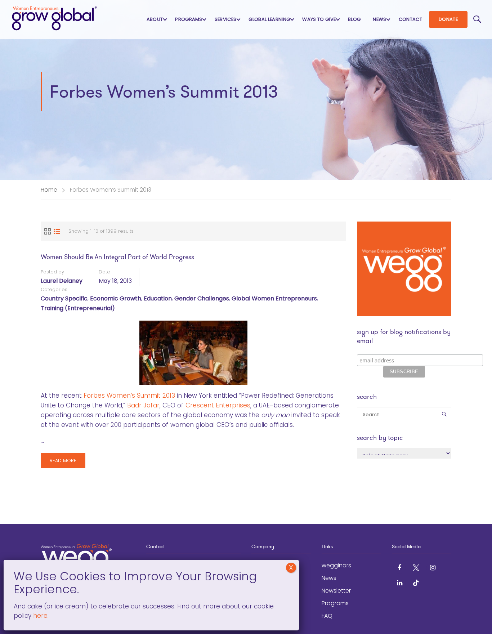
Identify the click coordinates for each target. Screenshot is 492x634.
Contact (410, 19)
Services (226, 19)
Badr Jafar (143, 405)
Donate (448, 19)
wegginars (336, 565)
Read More (62, 463)
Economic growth (115, 298)
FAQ (327, 616)
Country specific (64, 298)
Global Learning (269, 19)
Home (49, 190)
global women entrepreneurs (274, 298)
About (155, 19)
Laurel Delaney (61, 281)
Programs (188, 19)
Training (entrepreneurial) (78, 308)
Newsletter (336, 590)
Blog (354, 19)
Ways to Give (319, 19)
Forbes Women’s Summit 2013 (129, 395)
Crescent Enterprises (217, 405)
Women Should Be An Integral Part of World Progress (117, 257)
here (39, 615)
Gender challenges (201, 298)
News (379, 19)
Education (158, 298)
